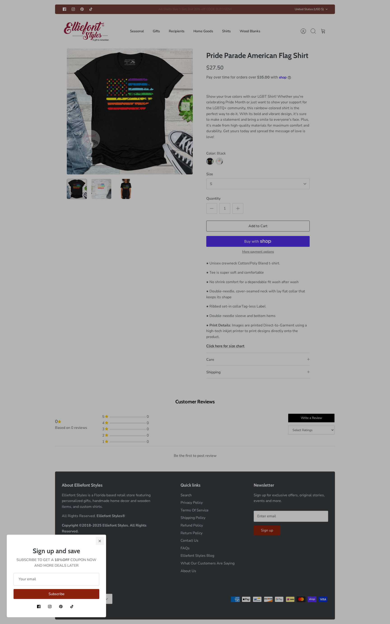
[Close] (100, 541)
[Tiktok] (71, 606)
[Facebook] (38, 606)
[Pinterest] (60, 606)
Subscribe (57, 594)
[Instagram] (49, 606)
